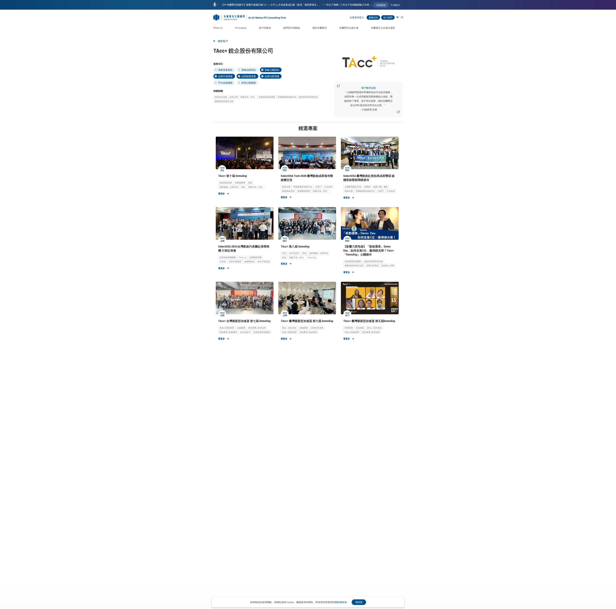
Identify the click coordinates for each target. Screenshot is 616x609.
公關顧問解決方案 (353, 186)
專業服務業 (240, 182)
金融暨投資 (249, 261)
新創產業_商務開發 (228, 332)
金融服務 (241, 327)
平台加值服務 (225, 82)
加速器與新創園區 (267, 97)
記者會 (222, 261)
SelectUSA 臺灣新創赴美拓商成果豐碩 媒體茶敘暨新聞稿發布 (369, 178)
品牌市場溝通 (225, 76)
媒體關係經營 (303, 191)
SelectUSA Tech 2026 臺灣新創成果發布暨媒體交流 (307, 178)
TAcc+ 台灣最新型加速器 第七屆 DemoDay (244, 321)
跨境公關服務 (248, 82)
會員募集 (360, 327)
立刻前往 (381, 5)
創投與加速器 (221, 97)
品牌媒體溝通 (248, 76)
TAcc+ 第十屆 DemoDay (232, 176)
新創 (250, 182)
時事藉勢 (349, 327)
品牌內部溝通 (272, 76)
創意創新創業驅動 (227, 257)
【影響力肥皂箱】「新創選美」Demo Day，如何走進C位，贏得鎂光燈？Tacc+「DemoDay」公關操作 (368, 250)
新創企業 (234, 97)
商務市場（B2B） (248, 97)
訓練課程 (303, 327)
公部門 (318, 186)
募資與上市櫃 (388, 265)
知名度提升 (294, 253)
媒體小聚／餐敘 (380, 186)
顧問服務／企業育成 (228, 187)
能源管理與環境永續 (308, 97)
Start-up (242, 257)
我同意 (359, 602)
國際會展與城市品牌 (224, 101)
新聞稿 (367, 186)
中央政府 (328, 186)
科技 (284, 253)
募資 (243, 187)
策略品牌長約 (248, 69)
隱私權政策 (341, 602)
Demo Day (312, 257)
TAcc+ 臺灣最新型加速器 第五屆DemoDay (369, 321)
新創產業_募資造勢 (257, 327)
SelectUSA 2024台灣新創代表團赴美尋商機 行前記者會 (243, 248)
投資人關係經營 (226, 327)
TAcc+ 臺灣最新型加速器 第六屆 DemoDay (307, 321)
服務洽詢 (373, 17)
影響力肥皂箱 (372, 265)
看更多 (221, 193)
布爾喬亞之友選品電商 (383, 27)
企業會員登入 (357, 17)
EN (402, 17)
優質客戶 (223, 41)
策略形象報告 (225, 69)
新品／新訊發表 (289, 327)
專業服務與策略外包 (287, 97)
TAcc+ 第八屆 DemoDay (295, 246)
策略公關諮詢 (272, 69)
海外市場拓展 (263, 261)
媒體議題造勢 (288, 191)
